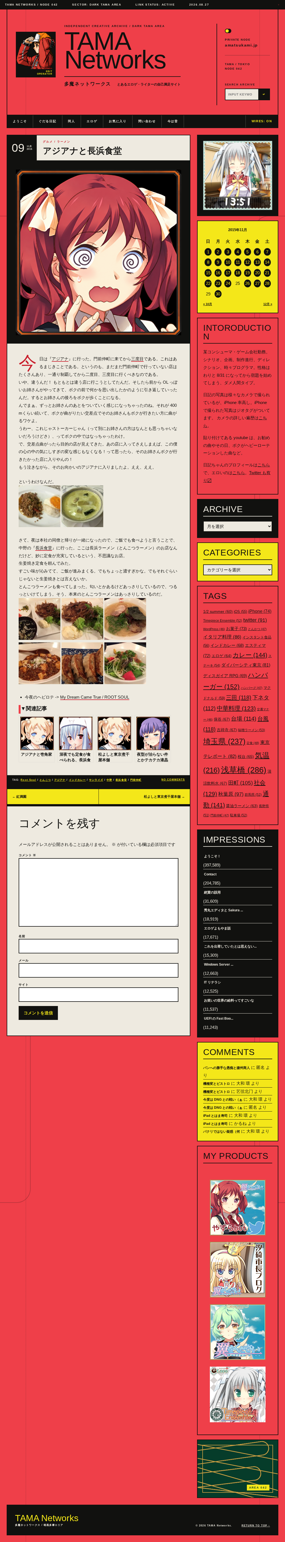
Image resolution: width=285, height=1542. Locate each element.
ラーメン (63, 141)
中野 (109, 780)
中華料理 (236, 708)
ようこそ (20, 121)
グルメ (48, 141)
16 (218, 272)
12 (247, 262)
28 (267, 283)
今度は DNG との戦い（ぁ (222, 1100)
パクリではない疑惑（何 (221, 1132)
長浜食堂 (43, 547)
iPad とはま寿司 (215, 1116)
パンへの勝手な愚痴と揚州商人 (226, 1068)
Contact (210, 874)
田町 (240, 783)
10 (228, 262)
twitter (255, 620)
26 (247, 283)
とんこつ (45, 780)
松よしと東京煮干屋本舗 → (164, 797)
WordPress (214, 629)
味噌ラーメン (251, 730)
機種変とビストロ (216, 1084)
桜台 (246, 756)
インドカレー (77, 780)
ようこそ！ (212, 856)
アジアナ (60, 358)
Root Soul (28, 780)
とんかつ (257, 629)
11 (238, 262)
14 (267, 262)
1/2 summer (218, 612)
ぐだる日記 (47, 121)
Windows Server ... (218, 964)
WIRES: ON (262, 121)
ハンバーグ (251, 687)
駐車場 (238, 815)
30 (218, 294)
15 (208, 272)
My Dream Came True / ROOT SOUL (94, 697)
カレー (250, 655)
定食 (253, 743)
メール (24, 960)
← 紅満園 (19, 797)
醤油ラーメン (242, 806)
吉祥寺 (227, 730)
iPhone (259, 611)
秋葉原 (231, 794)
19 (247, 272)
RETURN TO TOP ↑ (256, 1525)
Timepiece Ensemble (222, 621)
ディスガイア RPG (225, 676)
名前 (22, 936)
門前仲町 (135, 780)
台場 (243, 719)
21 (267, 272)
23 (218, 283)
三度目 (137, 358)
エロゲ (92, 121)
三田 (238, 697)
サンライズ (96, 780)
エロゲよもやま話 (217, 928)
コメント (27, 855)
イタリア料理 (222, 637)
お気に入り (117, 121)
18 (237, 272)
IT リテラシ (212, 982)
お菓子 (236, 628)
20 (257, 272)
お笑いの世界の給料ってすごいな (229, 1000)
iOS (240, 612)
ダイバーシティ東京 (245, 664)
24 (228, 283)
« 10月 (207, 304)
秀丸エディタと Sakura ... (223, 910)
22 (208, 283)
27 (257, 283)
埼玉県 (224, 741)
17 (228, 272)
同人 (71, 121)
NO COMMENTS (173, 779)
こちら (263, 464)
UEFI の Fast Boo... (218, 1018)
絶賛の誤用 (212, 892)
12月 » (267, 304)
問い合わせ (147, 121)
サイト (24, 984)
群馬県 (253, 795)
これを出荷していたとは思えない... (230, 946)
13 (257, 262)
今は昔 (173, 121)
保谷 (222, 719)
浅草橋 (243, 769)
